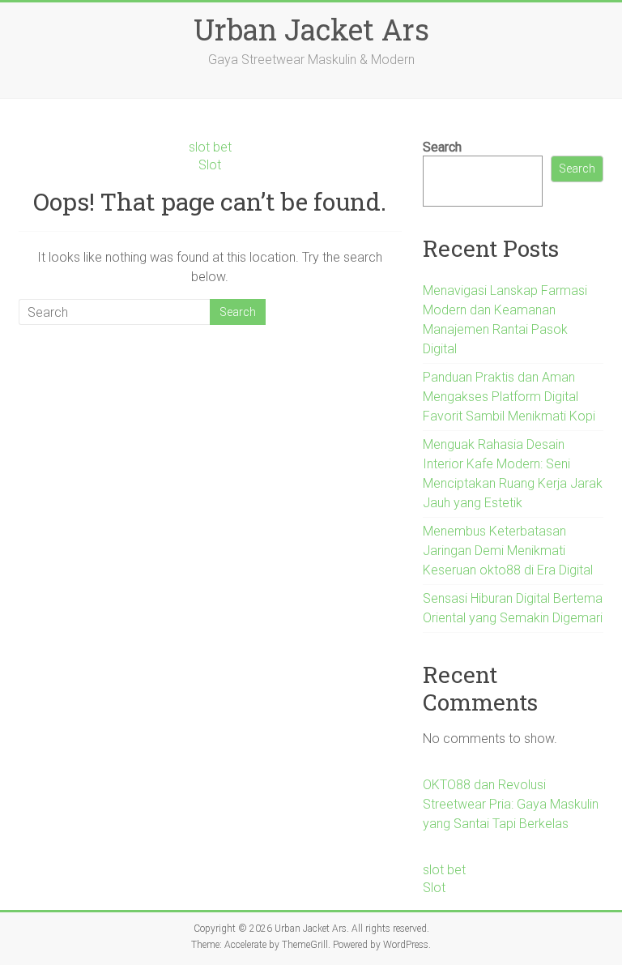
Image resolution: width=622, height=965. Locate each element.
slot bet (210, 147)
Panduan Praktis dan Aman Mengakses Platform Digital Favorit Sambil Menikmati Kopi (509, 396)
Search (442, 147)
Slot (209, 165)
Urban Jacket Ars (311, 29)
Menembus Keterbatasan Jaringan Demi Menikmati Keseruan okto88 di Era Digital (508, 550)
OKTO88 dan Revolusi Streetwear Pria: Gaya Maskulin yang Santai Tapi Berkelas (511, 804)
